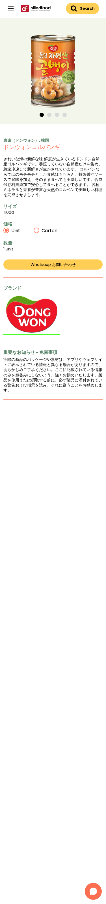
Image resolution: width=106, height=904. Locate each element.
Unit (15, 230)
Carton (49, 230)
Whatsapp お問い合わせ (53, 264)
